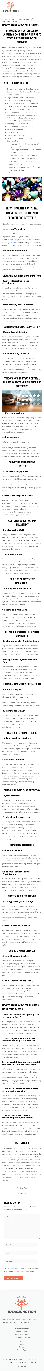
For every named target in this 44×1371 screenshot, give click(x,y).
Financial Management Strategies (20, 121)
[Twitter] (22, 1366)
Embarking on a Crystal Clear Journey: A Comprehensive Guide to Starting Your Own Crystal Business (24, 92)
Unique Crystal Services (16, 135)
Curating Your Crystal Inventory (19, 101)
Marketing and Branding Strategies (20, 109)
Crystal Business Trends (16, 132)
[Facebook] (19, 1366)
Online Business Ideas (22, 1337)
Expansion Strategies (15, 129)
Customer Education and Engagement (22, 112)
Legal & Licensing (22, 1334)
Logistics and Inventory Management (22, 115)
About (22, 1344)
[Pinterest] (25, 1366)
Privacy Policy (22, 1350)
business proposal (22, 1329)
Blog (22, 1341)
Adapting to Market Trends (17, 124)
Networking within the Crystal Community (23, 118)
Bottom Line (12, 173)
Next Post (22, 1194)
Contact (22, 1347)
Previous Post (22, 1188)
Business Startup (25, 19)
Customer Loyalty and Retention (20, 127)
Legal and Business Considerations (20, 98)
